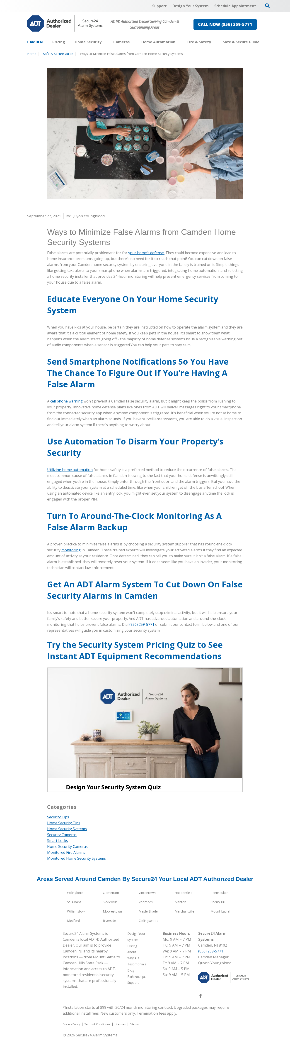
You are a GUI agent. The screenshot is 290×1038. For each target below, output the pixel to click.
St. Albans (74, 902)
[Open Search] (267, 5)
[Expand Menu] (104, 42)
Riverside (109, 920)
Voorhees (146, 902)
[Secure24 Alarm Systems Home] (65, 23)
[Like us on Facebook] (200, 996)
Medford (73, 920)
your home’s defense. (146, 252)
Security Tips (58, 817)
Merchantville (184, 911)
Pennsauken (219, 893)
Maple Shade (148, 911)
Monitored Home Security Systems (76, 858)
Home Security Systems (67, 828)
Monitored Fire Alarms (66, 852)
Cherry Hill (217, 902)
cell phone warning (66, 401)
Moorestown (112, 911)
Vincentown (147, 893)
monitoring (71, 549)
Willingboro (75, 893)
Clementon (111, 893)
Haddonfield (183, 893)
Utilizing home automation (70, 469)
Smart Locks (57, 840)
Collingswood (148, 920)
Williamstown (77, 911)
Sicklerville (110, 902)
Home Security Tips (63, 822)
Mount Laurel (220, 911)
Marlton (180, 902)
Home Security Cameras (67, 846)
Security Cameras (62, 834)
